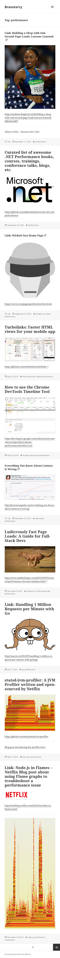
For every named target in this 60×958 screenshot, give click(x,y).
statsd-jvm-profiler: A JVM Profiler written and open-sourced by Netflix (30, 684)
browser (39, 314)
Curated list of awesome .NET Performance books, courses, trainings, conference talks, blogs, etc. (29, 161)
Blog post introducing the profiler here (25, 747)
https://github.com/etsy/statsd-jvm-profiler (26, 736)
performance (40, 141)
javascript (31, 376)
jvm (28, 757)
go (23, 669)
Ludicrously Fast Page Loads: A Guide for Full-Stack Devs (27, 536)
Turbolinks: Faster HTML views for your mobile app (30, 329)
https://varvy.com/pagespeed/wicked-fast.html (28, 303)
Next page (56, 947)
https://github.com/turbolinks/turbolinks (26, 366)
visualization (10, 940)
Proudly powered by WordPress (18, 954)
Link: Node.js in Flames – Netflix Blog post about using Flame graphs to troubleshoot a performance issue (28, 776)
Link (8, 141)
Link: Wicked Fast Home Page (24, 235)
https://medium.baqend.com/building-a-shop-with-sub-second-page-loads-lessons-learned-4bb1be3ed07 (28, 118)
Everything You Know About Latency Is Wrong (29, 467)
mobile (38, 376)
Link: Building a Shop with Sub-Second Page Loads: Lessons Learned (29, 34)
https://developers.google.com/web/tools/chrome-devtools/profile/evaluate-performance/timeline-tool (30, 442)
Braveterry (13, 7)
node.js (30, 937)
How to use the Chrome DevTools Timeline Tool (27, 389)
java (24, 757)
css (44, 314)
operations (39, 518)
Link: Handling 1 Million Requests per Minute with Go (29, 609)
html (48, 314)
